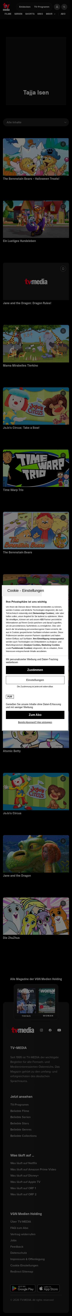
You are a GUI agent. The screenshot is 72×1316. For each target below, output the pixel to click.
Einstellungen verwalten (35, 680)
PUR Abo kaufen (35, 715)
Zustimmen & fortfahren (35, 670)
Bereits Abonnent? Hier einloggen (35, 722)
